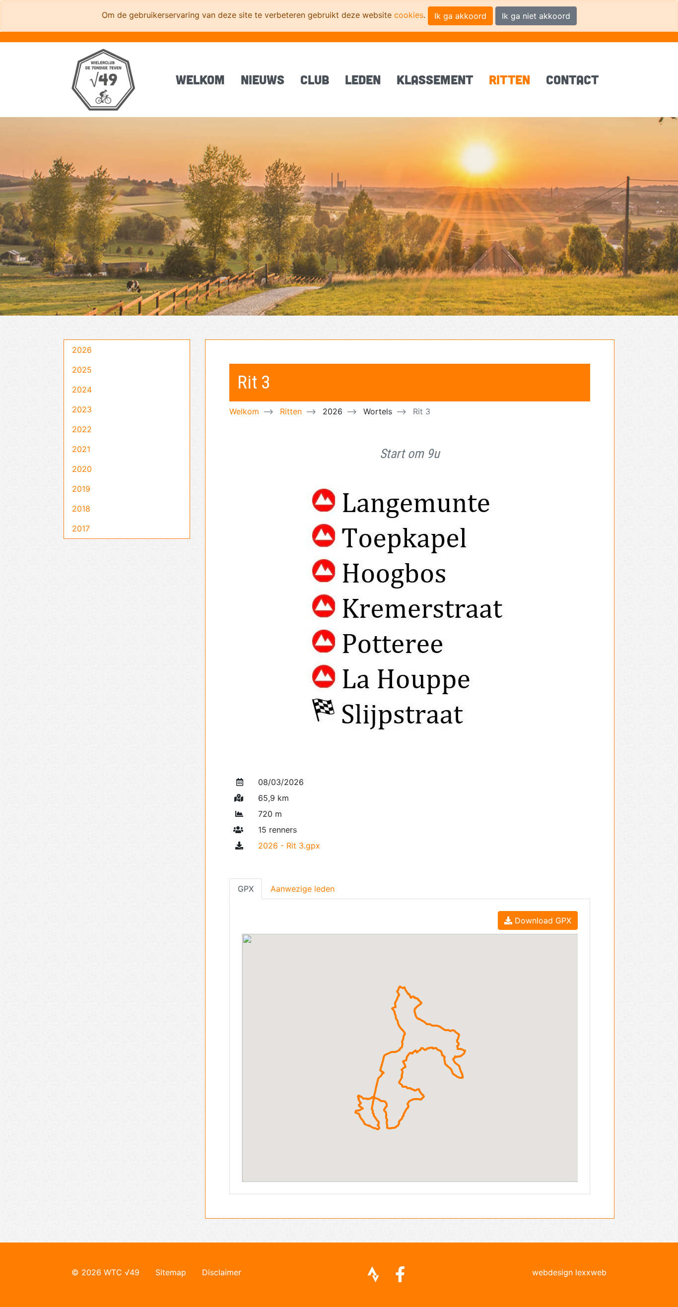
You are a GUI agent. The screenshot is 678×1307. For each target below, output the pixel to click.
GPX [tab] (246, 889)
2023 (82, 409)
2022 (82, 429)
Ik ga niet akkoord (536, 16)
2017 (81, 528)
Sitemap (170, 1272)
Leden (363, 79)
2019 (81, 489)
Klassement (435, 79)
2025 (82, 370)
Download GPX (541, 920)
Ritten (509, 79)
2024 (82, 389)
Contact (572, 79)
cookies (408, 15)
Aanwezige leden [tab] (303, 889)
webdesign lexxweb (569, 1272)
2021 (81, 449)
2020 (82, 469)
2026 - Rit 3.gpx (289, 845)
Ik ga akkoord (460, 16)
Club (314, 79)
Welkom (200, 79)
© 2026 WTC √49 (105, 1272)
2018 (81, 509)
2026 (82, 350)
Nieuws (262, 79)
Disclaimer (221, 1272)
